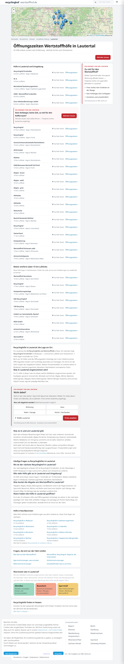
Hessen (32, 39)
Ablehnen (46, 654)
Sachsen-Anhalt (74, 643)
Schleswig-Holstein (98, 643)
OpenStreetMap (100, 35)
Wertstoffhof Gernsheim (23, 276)
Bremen (71, 629)
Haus (62, 407)
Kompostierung (19, 241)
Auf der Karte (59, 72)
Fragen (25, 657)
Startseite (14, 39)
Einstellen (58, 654)
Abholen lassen (103, 57)
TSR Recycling (19, 306)
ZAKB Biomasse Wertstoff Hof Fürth (27, 165)
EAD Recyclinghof (20, 299)
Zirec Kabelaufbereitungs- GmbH (26, 101)
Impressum (34, 657)
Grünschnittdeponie (21, 256)
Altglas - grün (19, 188)
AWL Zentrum (86, 654)
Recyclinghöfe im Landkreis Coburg (39, 543)
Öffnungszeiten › (71, 72)
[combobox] (38, 418)
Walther (17, 158)
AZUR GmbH (18, 150)
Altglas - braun (19, 173)
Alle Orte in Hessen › (21, 611)
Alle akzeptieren (11, 654)
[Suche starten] (95, 2)
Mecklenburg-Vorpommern (74, 634)
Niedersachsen (97, 633)
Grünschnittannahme (22, 329)
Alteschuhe (18, 211)
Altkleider (17, 195)
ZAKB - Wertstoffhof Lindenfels (25, 94)
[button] (62, 18)
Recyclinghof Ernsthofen (23, 71)
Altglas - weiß (19, 180)
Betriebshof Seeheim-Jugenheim (26, 86)
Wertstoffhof (18, 337)
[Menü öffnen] (117, 2)
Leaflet (90, 35)
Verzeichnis (24, 39)
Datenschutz (44, 657)
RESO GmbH (18, 322)
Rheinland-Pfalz (74, 640)
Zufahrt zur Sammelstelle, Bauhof (26, 314)
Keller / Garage (29, 412)
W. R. (15, 79)
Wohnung (29, 407)
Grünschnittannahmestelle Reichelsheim (29, 142)
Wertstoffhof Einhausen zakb (24, 248)
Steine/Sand (18, 233)
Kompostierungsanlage (22, 291)
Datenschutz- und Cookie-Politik (50, 630)
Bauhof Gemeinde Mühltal (23, 218)
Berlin (93, 626)
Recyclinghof (18, 127)
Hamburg (94, 629)
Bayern (71, 626)
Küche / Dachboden (62, 412)
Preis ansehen (71, 418)
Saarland (94, 640)
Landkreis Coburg (42, 39)
